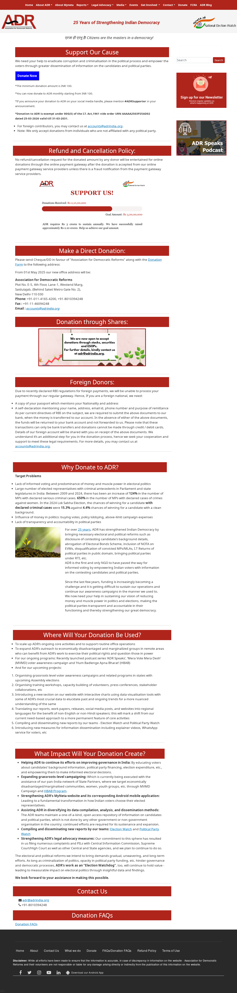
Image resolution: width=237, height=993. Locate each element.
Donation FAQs (26, 924)
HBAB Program (55, 791)
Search (219, 60)
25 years (84, 529)
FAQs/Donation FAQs (116, 950)
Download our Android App (87, 972)
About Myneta (64, 5)
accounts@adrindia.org (105, 126)
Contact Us (51, 950)
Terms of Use (171, 950)
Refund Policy (146, 950)
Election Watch (121, 829)
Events (133, 5)
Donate (182, 5)
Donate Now (27, 76)
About (34, 950)
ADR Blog (206, 5)
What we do (73, 950)
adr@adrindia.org (35, 900)
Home (29, 5)
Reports (81, 5)
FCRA (193, 5)
